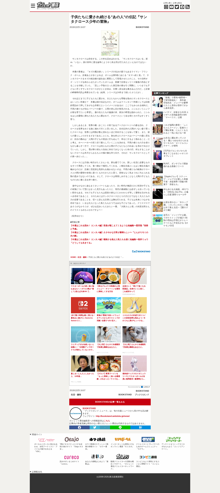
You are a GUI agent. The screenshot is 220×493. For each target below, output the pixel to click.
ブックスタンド (142, 395)
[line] (120, 427)
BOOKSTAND (142, 27)
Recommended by (134, 387)
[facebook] (79, 427)
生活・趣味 (76, 395)
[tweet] (95, 427)
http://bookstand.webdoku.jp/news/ (113, 416)
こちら (107, 421)
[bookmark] (140, 427)
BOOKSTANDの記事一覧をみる (110, 402)
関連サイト (37, 434)
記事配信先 (37, 472)
